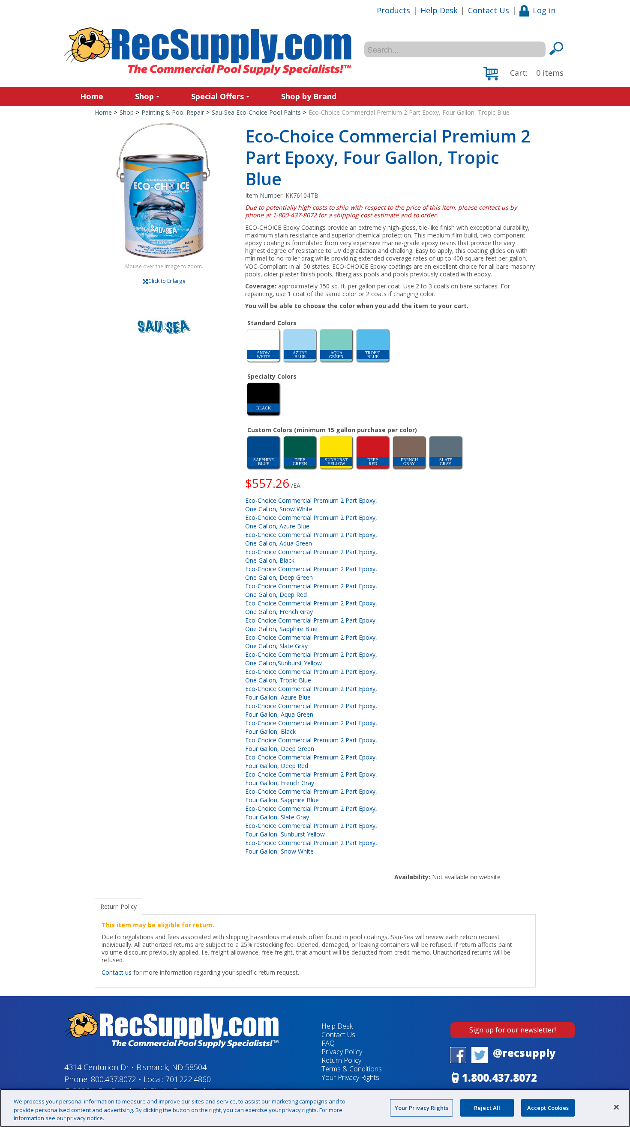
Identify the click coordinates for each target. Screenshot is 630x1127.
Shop (144, 96)
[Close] (616, 1106)
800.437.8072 (113, 1079)
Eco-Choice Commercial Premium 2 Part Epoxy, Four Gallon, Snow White (311, 847)
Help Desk (439, 10)
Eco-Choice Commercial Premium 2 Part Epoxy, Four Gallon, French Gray (311, 778)
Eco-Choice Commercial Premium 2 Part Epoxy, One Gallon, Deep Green (311, 573)
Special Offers (217, 96)
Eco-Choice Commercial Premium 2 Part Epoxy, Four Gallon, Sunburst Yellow (311, 830)
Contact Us (488, 10)
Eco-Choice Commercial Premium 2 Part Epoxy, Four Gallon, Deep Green (311, 744)
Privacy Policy (341, 1051)
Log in (544, 10)
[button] (523, 74)
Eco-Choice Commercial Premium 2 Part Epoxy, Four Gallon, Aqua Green (311, 710)
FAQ (328, 1043)
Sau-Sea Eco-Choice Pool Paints (256, 112)
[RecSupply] (207, 51)
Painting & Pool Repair (172, 112)
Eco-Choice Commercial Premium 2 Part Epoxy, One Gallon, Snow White (311, 504)
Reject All (487, 1107)
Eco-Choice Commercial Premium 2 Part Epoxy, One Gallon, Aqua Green (311, 539)
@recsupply (524, 1053)
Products (393, 10)
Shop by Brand (308, 96)
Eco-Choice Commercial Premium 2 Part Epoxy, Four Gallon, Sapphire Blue (311, 795)
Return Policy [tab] (118, 906)
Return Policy (341, 1060)
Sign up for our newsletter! (512, 1030)
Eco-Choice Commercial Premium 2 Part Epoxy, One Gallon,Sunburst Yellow (311, 658)
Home (91, 96)
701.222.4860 (188, 1079)
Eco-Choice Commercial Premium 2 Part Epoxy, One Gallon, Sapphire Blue (311, 624)
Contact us (117, 972)
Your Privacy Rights (421, 1107)
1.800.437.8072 (499, 1078)
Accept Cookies (548, 1107)
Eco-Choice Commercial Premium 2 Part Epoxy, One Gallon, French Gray (311, 607)
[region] (315, 1108)
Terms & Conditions (351, 1069)
